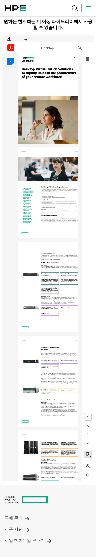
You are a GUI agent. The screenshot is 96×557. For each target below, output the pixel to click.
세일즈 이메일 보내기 (25, 540)
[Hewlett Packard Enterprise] (15, 8)
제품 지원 (14, 529)
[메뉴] (88, 8)
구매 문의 (14, 518)
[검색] (75, 8)
